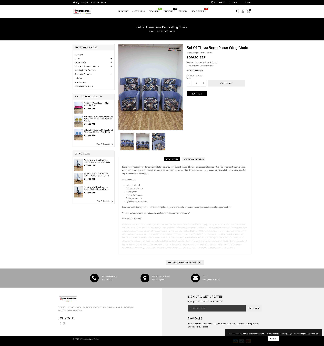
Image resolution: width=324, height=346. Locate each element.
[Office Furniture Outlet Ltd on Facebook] (60, 323)
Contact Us (207, 324)
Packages (79, 55)
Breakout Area (81, 83)
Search (191, 324)
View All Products (105, 144)
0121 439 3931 (220, 2)
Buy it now (197, 94)
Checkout (236, 2)
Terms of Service (222, 324)
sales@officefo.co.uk (211, 280)
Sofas (79, 78)
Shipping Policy (194, 327)
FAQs (198, 324)
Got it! (273, 339)
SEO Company (79, 343)
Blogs (205, 327)
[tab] (94, 55)
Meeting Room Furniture (85, 70)
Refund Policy (238, 324)
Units (189, 78)
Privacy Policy (252, 324)
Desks (77, 59)
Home (152, 31)
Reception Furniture (166, 31)
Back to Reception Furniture (187, 262)
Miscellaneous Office (84, 86)
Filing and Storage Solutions (87, 66)
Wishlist (248, 2)
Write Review (206, 53)
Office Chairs (80, 62)
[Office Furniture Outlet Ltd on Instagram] (64, 323)
